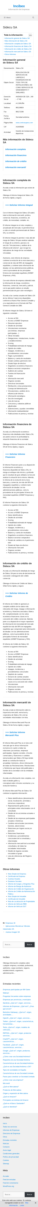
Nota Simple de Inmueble (17, 896)
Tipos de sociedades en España (14, 1070)
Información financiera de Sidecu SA (18, 46)
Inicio (5, 1123)
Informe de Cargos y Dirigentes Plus (21, 884)
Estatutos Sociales (15, 881)
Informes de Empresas (11, 1130)
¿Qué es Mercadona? (11, 1087)
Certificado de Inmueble (16, 899)
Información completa (15, 149)
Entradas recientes (10, 1140)
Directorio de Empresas (11, 1133)
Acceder (6, 1176)
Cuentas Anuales (14, 879)
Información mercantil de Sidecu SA (18, 52)
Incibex (19, 6)
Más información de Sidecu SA (16, 41)
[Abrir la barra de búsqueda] (33, 18)
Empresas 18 (10, 923)
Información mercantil (15, 167)
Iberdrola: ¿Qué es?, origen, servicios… (17, 1003)
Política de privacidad (11, 1157)
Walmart (6, 993)
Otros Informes (10, 54)
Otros (5, 1137)
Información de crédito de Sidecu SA (18, 49)
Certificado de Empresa (16, 876)
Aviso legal (7, 1150)
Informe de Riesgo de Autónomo (19, 886)
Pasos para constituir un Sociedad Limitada (18, 1077)
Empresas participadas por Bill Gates (16, 990)
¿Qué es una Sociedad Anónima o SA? (17, 1067)
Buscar (29, 945)
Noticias (6, 1143)
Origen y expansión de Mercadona (15, 1093)
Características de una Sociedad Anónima (18, 1063)
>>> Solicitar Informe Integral (19, 205)
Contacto (6, 1147)
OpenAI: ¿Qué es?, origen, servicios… (17, 1018)
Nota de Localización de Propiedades (21, 901)
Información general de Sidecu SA (17, 38)
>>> (7, 454)
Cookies (6, 1160)
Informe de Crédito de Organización (21, 889)
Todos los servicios (10, 1127)
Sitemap (6, 1164)
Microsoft (6, 1083)
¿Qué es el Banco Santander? (14, 1103)
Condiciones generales (11, 1154)
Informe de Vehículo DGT (17, 906)
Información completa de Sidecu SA (18, 44)
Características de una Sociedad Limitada (18, 1073)
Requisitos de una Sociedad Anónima (16, 1060)
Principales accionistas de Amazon (15, 1100)
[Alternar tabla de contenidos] (29, 35)
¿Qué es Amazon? (9, 1097)
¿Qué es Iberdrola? (10, 1107)
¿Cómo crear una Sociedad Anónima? (16, 1057)
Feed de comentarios (10, 1183)
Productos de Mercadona (12, 1090)
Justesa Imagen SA (13, 932)
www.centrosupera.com (24, 123)
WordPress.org (8, 1186)
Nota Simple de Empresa (17, 874)
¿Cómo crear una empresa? (13, 1080)
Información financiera (15, 155)
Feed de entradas (9, 1180)
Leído (22, 1205)
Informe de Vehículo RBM (17, 904)
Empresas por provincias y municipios (17, 1000)
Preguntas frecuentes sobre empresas (17, 996)
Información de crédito (16, 161)
